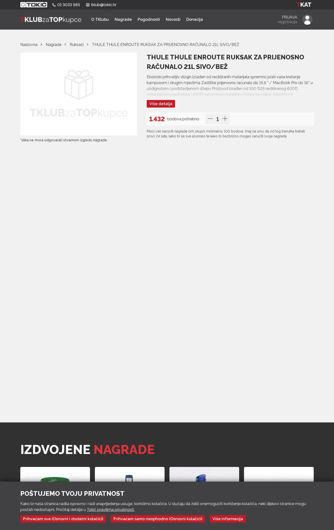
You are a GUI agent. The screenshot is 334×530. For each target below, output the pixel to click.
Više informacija (227, 519)
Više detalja (160, 103)
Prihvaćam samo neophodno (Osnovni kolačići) (157, 519)
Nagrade (123, 19)
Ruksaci (77, 44)
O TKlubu (100, 19)
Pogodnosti (149, 19)
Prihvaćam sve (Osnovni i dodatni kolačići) (63, 519)
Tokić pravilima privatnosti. (110, 509)
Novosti (173, 19)
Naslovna (28, 44)
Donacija (194, 19)
